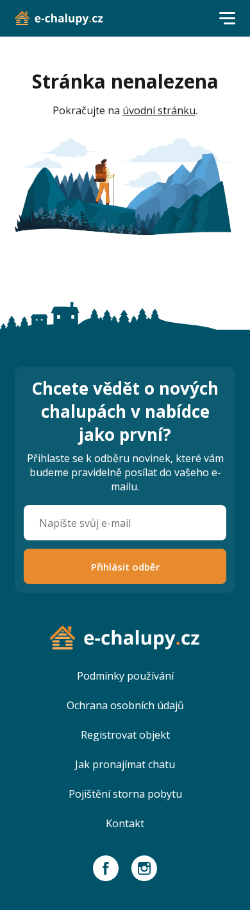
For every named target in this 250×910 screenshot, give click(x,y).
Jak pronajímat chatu (125, 764)
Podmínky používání (125, 676)
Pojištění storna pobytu (125, 794)
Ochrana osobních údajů (125, 705)
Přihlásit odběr (125, 566)
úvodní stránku (159, 110)
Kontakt (125, 823)
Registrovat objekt (125, 735)
